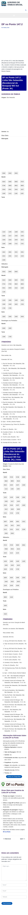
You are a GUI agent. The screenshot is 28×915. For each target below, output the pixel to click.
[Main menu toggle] (14, 15)
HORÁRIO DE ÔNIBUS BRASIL (15, 3)
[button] (26, 10)
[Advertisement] (14, 45)
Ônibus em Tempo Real (14, 776)
